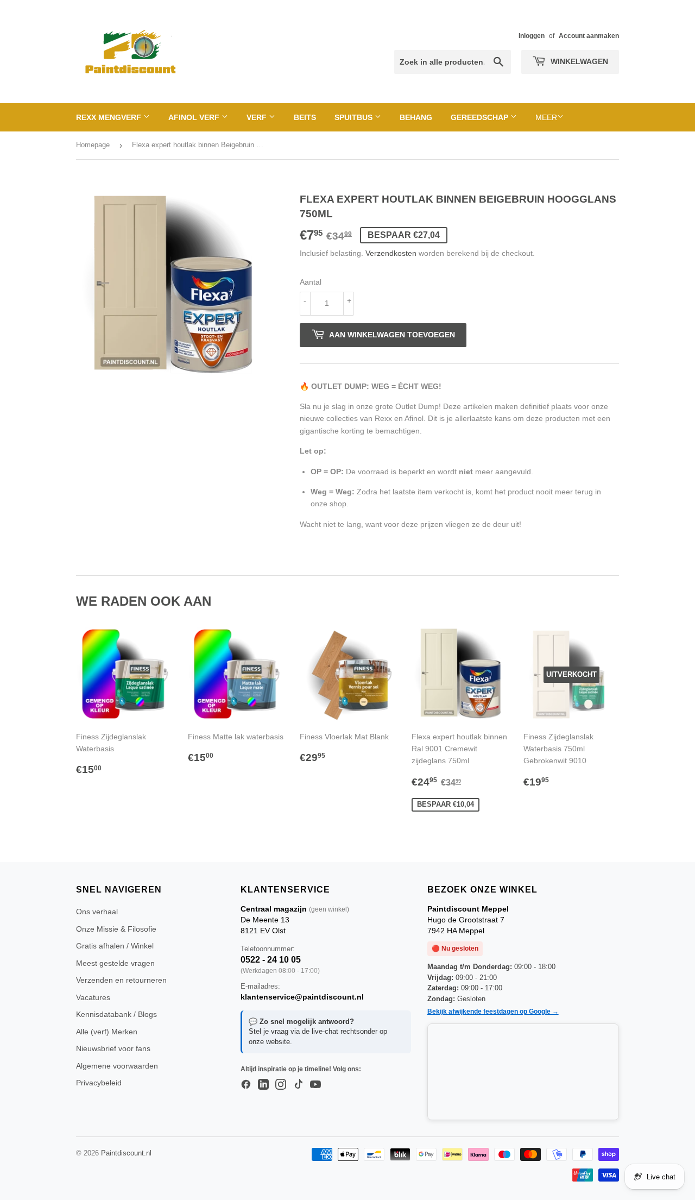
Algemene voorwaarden (117, 1065)
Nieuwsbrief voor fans (113, 1048)
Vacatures (93, 997)
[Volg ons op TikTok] (298, 1085)
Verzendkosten (390, 253)
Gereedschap (480, 117)
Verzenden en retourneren (121, 980)
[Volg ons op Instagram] (280, 1085)
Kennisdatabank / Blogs (116, 1014)
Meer (546, 117)
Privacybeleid (99, 1082)
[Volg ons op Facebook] (246, 1085)
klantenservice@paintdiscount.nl (302, 996)
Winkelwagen (578, 61)
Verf (258, 117)
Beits (305, 117)
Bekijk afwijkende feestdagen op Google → (493, 1011)
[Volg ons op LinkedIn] (263, 1085)
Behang (416, 117)
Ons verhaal (97, 911)
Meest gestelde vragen (115, 963)
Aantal (310, 282)
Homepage (93, 145)
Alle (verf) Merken (106, 1031)
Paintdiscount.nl (126, 1153)
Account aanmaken (589, 36)
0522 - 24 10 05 (271, 959)
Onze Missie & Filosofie (116, 929)
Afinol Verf (195, 117)
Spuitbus (354, 117)
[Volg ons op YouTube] (315, 1085)
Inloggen (532, 36)
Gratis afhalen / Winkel (115, 945)
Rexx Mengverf (109, 117)
